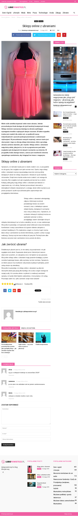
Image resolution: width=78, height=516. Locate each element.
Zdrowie (66, 13)
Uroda (51, 13)
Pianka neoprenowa (42, 344)
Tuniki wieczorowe (44, 302)
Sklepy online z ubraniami (43, 466)
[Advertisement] (52, 7)
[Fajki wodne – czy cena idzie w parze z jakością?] (25, 337)
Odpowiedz (11, 375)
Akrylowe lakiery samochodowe (64, 501)
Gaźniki (55, 488)
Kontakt (43, 1)
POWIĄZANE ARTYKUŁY (11, 328)
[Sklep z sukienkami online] (31, 476)
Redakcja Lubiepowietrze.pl (30, 30)
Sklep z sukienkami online (43, 475)
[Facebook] (75, 1)
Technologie (43, 13)
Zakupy (58, 13)
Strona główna (23, 1)
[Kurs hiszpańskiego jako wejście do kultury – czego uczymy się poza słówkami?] (57, 114)
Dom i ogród (6, 13)
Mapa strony (68, 514)
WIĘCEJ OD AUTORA (28, 328)
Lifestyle (16, 13)
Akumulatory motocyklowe (62, 491)
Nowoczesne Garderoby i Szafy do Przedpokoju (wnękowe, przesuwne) (64, 482)
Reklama (36, 1)
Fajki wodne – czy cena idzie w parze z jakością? (25, 346)
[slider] (7, 284)
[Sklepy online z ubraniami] (31, 469)
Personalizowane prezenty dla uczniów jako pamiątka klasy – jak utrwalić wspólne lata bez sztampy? (8, 348)
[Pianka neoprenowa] (43, 337)
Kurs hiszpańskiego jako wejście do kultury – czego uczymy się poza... (70, 114)
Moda (23, 13)
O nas (30, 1)
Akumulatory (57, 504)
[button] (74, 12)
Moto (29, 13)
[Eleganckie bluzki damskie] (31, 484)
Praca (35, 13)
